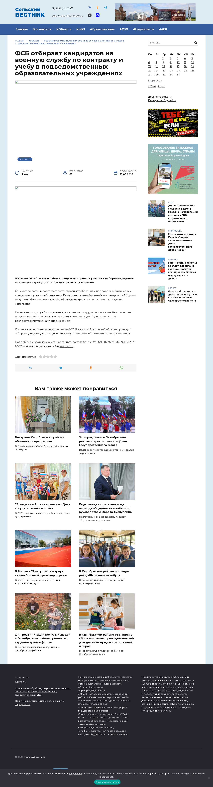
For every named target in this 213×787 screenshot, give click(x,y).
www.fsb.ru (66, 346)
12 (192, 62)
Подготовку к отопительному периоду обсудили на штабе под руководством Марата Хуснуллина (105, 508)
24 (178, 70)
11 (185, 62)
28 (157, 74)
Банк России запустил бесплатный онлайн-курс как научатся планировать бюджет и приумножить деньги (182, 270)
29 (164, 74)
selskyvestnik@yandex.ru (67, 15)
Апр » (161, 86)
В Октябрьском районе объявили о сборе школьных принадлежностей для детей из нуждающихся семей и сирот (106, 640)
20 (149, 70)
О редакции (22, 677)
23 (171, 70)
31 (178, 74)
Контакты (20, 681)
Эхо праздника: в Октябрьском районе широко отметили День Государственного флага (103, 441)
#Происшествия (102, 29)
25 (185, 70)
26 (192, 70)
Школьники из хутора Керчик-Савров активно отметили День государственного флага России (182, 242)
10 (178, 62)
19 (192, 66)
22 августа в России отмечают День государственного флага (42, 506)
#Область (63, 29)
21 (157, 70)
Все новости (42, 29)
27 (149, 74)
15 (163, 66)
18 (185, 66)
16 (171, 66)
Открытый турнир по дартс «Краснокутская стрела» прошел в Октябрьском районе (183, 296)
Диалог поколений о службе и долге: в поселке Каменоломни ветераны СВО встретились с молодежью (183, 213)
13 (149, 66)
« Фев (152, 86)
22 (163, 70)
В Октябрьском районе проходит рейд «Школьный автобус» (104, 573)
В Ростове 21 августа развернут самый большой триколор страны (41, 573)
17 (178, 66)
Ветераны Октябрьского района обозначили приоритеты (39, 439)
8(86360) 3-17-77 (62, 8)
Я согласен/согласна (107, 782)
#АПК (163, 29)
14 (157, 66)
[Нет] (209, 778)
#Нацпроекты (143, 29)
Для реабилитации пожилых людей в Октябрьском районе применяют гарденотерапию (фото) (42, 638)
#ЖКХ (80, 29)
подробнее (76, 773)
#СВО (124, 29)
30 (171, 74)
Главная (22, 29)
